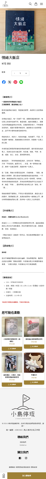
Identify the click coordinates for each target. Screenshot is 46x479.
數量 (3, 72)
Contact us (23, 445)
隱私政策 (34, 467)
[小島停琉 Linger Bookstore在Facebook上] (20, 459)
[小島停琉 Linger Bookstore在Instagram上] (26, 459)
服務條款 (12, 467)
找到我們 (23, 442)
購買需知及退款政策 (23, 467)
